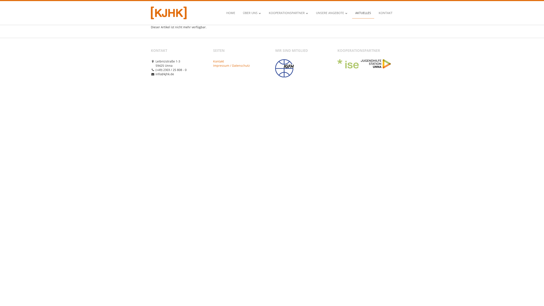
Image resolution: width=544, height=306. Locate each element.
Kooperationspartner (287, 13)
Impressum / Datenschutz (231, 66)
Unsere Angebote (330, 13)
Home (230, 13)
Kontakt (385, 13)
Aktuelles (363, 13)
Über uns (250, 13)
